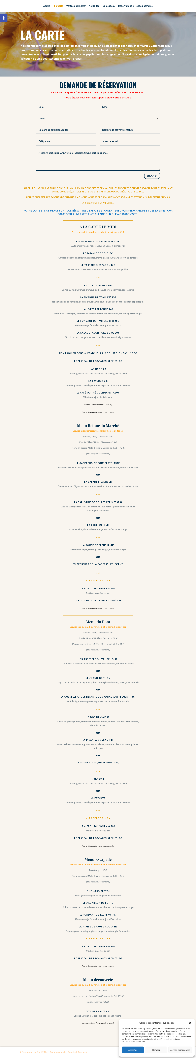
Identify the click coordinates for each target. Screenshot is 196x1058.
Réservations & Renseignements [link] (135, 6)
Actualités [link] (94, 6)
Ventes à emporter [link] (76, 6)
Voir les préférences (180, 1049)
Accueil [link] (47, 6)
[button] (190, 1022)
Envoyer (152, 175)
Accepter (132, 1049)
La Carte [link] (58, 6)
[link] (3, 18)
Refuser (156, 1049)
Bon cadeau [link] (109, 6)
